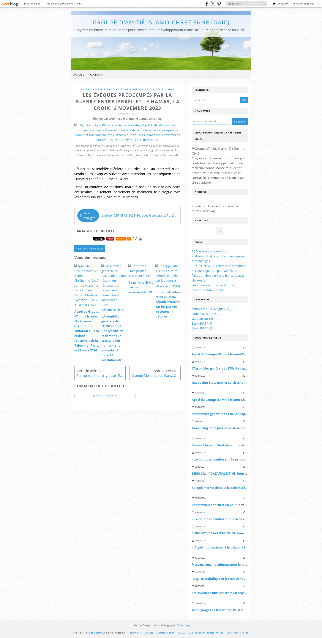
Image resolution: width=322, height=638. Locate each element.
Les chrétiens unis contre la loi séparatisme (224, 593)
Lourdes (168, 89)
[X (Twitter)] (213, 3)
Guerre (86, 89)
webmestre (222, 206)
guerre (98, 89)
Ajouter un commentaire (105, 395)
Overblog (183, 625)
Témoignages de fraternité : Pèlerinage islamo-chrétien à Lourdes (240, 610)
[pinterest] (219, 3)
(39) (202, 328)
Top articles (135, 632)
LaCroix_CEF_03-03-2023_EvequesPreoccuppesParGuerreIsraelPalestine (140, 215)
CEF (158, 89)
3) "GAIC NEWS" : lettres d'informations (219, 266)
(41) (202, 323)
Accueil (78, 74)
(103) (211, 309)
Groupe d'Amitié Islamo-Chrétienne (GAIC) (161, 22)
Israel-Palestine (116, 89)
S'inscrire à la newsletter (89, 248)
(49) (205, 314)
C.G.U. (181, 632)
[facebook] (206, 3)
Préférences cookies (237, 632)
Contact (96, 74)
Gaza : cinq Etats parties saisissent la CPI (222, 383)
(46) (203, 319)
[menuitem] (79, 74)
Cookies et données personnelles (206, 632)
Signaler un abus (165, 632)
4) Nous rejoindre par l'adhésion (214, 271)
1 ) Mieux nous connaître (209, 251)
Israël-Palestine (142, 89)
